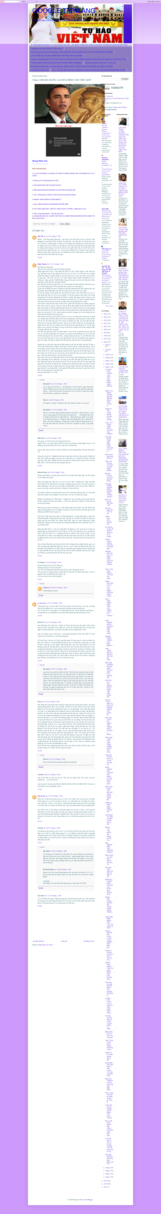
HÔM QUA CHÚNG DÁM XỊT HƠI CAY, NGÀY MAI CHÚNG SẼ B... (109, 887)
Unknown (46, 587)
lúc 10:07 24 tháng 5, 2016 (52, 828)
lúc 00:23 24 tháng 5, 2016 (58, 587)
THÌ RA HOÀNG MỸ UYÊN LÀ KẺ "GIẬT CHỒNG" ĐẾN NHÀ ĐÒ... (109, 939)
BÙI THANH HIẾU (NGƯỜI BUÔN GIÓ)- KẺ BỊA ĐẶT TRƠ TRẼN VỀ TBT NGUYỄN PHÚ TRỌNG (124, 270)
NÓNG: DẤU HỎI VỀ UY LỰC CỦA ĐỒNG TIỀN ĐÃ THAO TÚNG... (109, 589)
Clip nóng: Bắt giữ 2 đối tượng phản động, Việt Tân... (109, 1159)
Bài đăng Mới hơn (38, 941)
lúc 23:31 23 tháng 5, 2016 (53, 603)
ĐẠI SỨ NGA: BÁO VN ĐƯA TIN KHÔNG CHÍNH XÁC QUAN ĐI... (109, 707)
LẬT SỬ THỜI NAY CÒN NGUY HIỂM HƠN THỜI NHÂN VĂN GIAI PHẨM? (56, 56)
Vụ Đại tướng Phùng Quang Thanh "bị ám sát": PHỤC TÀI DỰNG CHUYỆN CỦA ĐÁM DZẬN (123, 411)
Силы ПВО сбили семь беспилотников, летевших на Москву (106, 254)
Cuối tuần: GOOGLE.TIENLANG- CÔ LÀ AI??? (100, 63)
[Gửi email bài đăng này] (60, 224)
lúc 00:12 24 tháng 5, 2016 (52, 774)
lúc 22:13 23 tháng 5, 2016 (58, 384)
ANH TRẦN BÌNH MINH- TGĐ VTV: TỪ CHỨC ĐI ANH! (109, 922)
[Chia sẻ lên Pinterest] (69, 224)
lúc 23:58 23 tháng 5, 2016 (51, 702)
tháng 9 (108, 354)
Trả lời (40, 257)
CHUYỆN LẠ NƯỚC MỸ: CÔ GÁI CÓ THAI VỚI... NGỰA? (124, 494)
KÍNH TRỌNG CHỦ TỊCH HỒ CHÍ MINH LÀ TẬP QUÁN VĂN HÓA (109, 775)
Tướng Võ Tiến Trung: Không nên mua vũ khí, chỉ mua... (109, 414)
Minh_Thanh (42, 264)
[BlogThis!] (63, 224)
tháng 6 (108, 364)
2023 (105, 320)
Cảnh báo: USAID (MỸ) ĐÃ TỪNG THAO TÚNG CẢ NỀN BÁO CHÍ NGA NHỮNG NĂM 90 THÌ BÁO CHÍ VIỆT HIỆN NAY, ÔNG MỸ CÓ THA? (78, 59)
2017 (105, 339)
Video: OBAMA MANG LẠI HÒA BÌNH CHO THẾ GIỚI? (51, 204)
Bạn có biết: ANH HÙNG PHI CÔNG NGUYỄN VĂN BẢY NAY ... (109, 1128)
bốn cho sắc (41, 796)
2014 (105, 1184)
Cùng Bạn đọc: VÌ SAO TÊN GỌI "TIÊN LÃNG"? (47, 48)
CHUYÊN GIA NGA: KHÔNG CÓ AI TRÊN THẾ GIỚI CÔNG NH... (108, 689)
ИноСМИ (105, 209)
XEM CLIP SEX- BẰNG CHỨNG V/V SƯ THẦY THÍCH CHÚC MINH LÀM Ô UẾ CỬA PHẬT (123, 189)
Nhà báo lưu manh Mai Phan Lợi (109, 456)
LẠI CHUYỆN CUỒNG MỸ (40, 70)
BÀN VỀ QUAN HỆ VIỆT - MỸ (109, 502)
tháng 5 (108, 367)
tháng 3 (108, 1171)
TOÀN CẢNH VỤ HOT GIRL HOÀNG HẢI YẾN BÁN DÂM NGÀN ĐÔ (124, 228)
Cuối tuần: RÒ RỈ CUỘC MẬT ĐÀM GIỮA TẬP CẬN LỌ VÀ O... (109, 444)
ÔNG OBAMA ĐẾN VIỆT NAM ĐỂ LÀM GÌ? (47, 185)
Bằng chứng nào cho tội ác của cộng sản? (109, 1034)
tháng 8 (108, 357)
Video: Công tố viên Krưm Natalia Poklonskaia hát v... (109, 1045)
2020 (105, 329)
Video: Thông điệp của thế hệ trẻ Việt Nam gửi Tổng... (109, 654)
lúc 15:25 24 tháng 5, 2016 (58, 410)
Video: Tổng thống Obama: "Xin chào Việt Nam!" (49, 213)
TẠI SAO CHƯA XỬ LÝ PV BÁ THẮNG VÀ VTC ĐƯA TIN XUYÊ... (109, 1145)
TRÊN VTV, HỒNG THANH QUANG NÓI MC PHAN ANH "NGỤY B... (109, 398)
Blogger (90, 1200)
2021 (105, 326)
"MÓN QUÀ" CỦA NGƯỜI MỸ (108, 520)
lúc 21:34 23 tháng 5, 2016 (52, 236)
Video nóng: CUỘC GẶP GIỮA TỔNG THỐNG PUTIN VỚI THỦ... (109, 745)
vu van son (41, 603)
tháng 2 (108, 1174)
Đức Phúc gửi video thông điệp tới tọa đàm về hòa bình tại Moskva (107, 278)
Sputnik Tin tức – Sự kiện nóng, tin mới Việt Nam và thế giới (106, 269)
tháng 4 (108, 1167)
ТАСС (104, 121)
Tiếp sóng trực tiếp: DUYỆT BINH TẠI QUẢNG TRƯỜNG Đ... (109, 989)
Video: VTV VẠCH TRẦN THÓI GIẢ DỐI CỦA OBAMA (109, 428)
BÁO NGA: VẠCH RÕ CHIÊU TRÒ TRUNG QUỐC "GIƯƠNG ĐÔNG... (108, 726)
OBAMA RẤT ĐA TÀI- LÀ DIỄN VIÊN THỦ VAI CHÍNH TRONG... (109, 559)
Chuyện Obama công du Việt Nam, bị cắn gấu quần (109, 543)
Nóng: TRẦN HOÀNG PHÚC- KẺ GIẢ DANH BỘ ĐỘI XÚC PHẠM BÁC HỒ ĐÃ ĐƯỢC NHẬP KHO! (124, 455)
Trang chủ (64, 941)
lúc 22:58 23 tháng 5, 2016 (53, 438)
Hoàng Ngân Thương (120, 107)
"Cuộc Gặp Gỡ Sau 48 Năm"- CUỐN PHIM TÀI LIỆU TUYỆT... (109, 1111)
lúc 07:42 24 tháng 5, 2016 (54, 796)
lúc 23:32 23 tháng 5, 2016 (52, 622)
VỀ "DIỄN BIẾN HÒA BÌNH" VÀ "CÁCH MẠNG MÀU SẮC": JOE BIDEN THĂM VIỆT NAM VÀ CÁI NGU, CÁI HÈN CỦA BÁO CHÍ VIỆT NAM (79, 45)
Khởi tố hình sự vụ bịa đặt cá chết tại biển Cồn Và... (109, 859)
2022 (105, 323)
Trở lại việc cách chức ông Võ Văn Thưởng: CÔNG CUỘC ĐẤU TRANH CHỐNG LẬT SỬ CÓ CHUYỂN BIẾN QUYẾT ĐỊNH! (72, 52)
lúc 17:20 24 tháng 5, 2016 (53, 896)
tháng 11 (108, 345)
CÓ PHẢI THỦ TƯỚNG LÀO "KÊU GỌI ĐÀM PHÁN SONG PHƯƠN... (109, 379)
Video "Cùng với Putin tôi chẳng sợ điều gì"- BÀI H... (109, 1097)
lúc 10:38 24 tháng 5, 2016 (62, 869)
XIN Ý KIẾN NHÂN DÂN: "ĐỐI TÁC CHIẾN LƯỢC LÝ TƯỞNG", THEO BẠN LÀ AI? (60, 209)
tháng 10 (108, 349)
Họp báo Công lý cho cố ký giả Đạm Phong (109, 477)
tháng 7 (108, 361)
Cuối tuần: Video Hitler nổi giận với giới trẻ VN (109, 872)
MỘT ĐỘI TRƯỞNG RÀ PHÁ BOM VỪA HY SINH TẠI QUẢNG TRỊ (54, 190)
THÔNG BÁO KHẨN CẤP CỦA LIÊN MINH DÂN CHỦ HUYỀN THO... (109, 971)
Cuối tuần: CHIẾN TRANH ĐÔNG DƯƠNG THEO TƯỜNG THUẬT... (109, 490)
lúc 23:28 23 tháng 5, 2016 (52, 562)
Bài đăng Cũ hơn (89, 941)
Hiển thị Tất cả (109, 306)
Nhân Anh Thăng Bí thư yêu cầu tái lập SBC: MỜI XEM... (109, 1084)
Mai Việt (40, 236)
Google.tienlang (111, 109)
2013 (105, 1187)
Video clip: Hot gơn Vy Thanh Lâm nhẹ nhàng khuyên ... (109, 465)
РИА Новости (106, 249)
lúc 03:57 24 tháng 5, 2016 (58, 669)
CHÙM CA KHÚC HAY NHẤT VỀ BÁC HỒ (108, 807)
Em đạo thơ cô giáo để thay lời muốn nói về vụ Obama (109, 531)
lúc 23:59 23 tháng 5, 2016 (56, 759)
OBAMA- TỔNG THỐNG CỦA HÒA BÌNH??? (48, 199)
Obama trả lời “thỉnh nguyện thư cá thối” (46, 180)
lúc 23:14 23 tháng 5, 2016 (56, 472)
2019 (105, 332)
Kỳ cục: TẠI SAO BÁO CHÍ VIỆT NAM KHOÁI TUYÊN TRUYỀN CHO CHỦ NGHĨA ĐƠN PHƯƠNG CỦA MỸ (88, 70)
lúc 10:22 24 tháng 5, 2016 (58, 851)
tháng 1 (108, 1177)
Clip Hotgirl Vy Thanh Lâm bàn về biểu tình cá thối (109, 819)
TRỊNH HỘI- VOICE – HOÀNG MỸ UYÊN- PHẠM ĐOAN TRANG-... (109, 906)
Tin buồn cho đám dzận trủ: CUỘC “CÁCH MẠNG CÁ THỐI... (108, 1022)
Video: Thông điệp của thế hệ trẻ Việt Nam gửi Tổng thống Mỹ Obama (55, 195)
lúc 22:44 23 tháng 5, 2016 (55, 400)
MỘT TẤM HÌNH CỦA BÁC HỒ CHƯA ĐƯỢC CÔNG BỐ (108, 793)
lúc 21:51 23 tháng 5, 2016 (55, 264)
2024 (105, 317)
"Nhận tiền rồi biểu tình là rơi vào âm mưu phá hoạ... (109, 759)
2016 (105, 342)
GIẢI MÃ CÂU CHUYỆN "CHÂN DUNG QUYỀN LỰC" (123, 369)
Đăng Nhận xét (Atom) (45, 945)
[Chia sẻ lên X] (65, 224)
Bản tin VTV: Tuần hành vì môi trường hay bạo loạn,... (108, 833)
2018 (105, 336)
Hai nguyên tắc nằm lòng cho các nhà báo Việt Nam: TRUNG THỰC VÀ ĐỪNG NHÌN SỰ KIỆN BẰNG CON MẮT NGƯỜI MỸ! (72, 66)
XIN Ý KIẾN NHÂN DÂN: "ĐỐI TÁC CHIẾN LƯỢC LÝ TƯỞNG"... (109, 608)
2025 (105, 314)
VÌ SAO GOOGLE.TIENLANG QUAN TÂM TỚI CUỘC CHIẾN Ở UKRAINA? (56, 63)
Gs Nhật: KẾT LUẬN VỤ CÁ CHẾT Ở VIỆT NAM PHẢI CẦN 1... (108, 1005)
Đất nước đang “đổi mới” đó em (109, 511)
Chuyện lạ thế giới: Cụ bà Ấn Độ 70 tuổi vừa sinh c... (109, 955)
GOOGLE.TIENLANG (64, 10)
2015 (105, 1181)
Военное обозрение (105, 158)
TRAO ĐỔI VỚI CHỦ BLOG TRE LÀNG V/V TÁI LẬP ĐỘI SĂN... (109, 1069)
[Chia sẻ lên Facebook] (67, 224)
